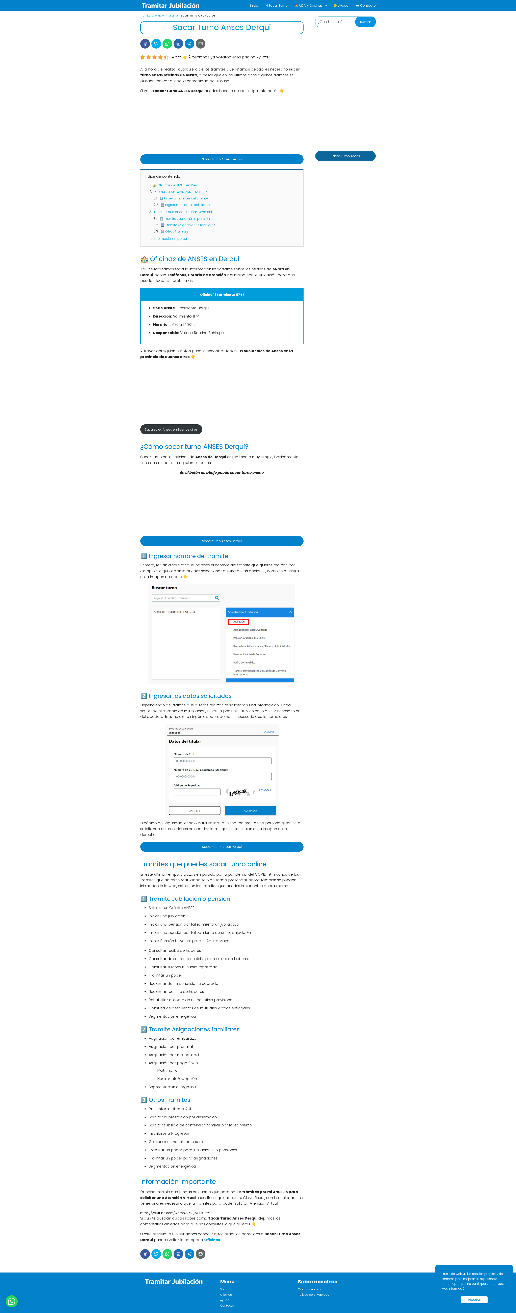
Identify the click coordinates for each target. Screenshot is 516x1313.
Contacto (227, 1306)
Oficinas (226, 1295)
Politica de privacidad (313, 1295)
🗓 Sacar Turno (276, 5)
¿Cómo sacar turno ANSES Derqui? (180, 191)
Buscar (365, 22)
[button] (12, 1301)
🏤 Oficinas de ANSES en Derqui (177, 185)
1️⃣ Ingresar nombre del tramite (183, 198)
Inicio (254, 5)
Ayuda (224, 1300)
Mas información (454, 1288)
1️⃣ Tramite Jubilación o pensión (184, 218)
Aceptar (474, 1299)
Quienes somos (309, 1289)
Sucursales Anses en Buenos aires (171, 429)
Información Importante (172, 238)
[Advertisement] (222, 126)
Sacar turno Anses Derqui (222, 159)
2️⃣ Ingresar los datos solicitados (185, 204)
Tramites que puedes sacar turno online (185, 212)
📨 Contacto (365, 5)
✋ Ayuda (341, 5)
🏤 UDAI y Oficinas (308, 5)
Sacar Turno (228, 1289)
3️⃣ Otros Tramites (174, 231)
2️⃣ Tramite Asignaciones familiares (187, 225)
